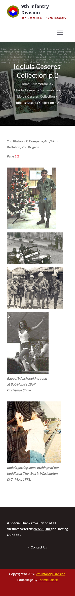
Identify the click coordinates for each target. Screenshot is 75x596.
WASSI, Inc (42, 529)
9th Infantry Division (35, 9)
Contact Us (39, 547)
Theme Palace (48, 580)
